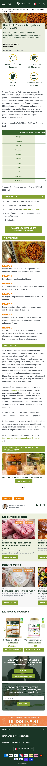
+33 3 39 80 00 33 (23, 671)
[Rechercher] (9, 3)
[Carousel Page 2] (24, 487)
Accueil (4, 9)
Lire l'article (10, 557)
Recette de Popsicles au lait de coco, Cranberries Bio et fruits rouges (16, 545)
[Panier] (44, 4)
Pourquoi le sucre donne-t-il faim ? (18, 591)
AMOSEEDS (6, 730)
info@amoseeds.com (23, 676)
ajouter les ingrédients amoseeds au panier (23, 229)
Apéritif (7, 498)
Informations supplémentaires (15, 736)
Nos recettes (17, 9)
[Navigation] (3, 3)
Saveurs (19, 498)
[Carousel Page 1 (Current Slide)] (22, 487)
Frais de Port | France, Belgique (16, 742)
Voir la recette (23, 481)
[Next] (43, 626)
